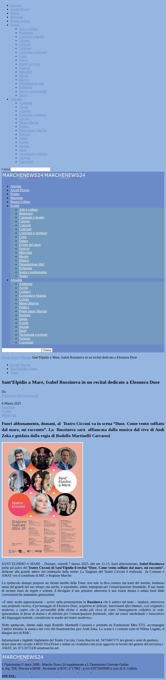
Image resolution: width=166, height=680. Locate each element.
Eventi (14, 25)
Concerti (25, 44)
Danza (23, 60)
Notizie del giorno (43, 672)
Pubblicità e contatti (15, 672)
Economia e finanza (32, 115)
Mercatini (25, 72)
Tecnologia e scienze (33, 154)
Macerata (16, 17)
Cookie (97, 672)
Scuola (23, 142)
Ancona (15, 5)
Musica (24, 79)
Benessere (26, 33)
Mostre (24, 75)
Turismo (24, 158)
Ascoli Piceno (19, 9)
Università (26, 161)
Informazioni (67, 672)
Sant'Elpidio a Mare (23, 368)
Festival (24, 68)
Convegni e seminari (33, 52)
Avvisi (23, 107)
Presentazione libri (31, 83)
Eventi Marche (21, 357)
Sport (22, 150)
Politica (24, 126)
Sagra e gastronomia (33, 91)
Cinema (24, 40)
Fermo (14, 13)
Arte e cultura (28, 29)
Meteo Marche (29, 122)
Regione (24, 134)
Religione (25, 87)
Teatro (23, 95)
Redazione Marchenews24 (20, 395)
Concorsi (25, 48)
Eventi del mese (30, 64)
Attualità (16, 99)
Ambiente (25, 103)
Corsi (22, 56)
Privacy (84, 672)
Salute (23, 138)
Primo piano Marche (33, 130)
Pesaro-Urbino (20, 21)
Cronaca (24, 111)
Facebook (23, 676)
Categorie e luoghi (31, 36)
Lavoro (24, 118)
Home (6, 357)
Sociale (24, 146)
